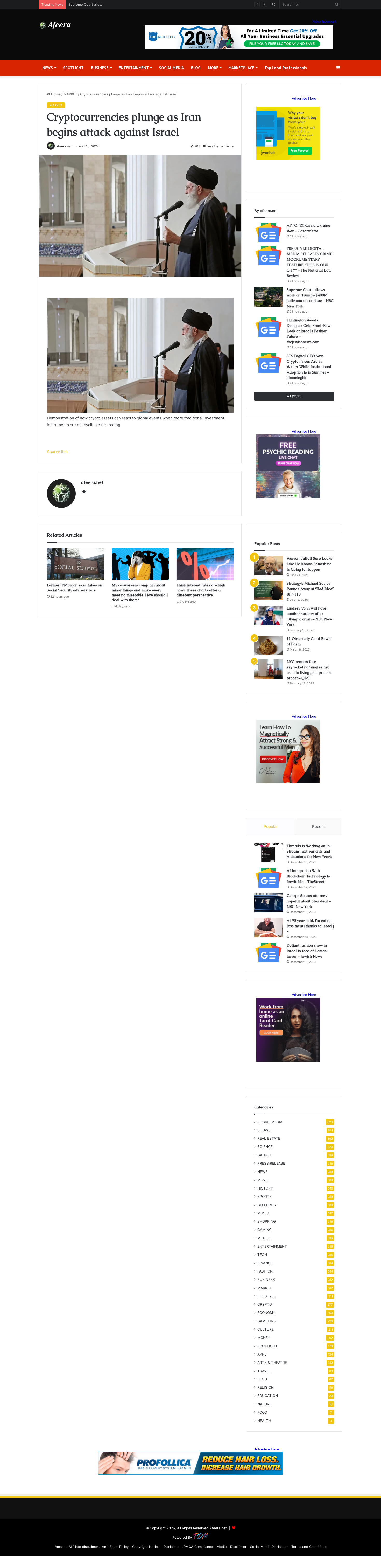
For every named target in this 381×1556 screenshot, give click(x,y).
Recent (318, 826)
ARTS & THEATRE (272, 1362)
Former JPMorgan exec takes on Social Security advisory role (74, 587)
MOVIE (263, 1180)
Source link (57, 451)
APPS (262, 1354)
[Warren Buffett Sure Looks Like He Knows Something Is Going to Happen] (268, 565)
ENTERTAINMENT (134, 67)
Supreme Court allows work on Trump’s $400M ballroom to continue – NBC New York (137, 4)
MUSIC (263, 1213)
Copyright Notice (146, 1547)
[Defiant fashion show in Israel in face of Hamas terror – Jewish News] (268, 952)
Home (55, 94)
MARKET (70, 94)
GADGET (264, 1155)
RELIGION (265, 1387)
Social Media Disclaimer (269, 1547)
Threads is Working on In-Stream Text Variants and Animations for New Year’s (309, 851)
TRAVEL (264, 1371)
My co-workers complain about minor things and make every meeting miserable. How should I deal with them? (140, 592)
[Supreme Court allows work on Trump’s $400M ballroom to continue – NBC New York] (268, 297)
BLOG (196, 67)
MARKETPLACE (241, 67)
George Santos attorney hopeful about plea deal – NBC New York (309, 901)
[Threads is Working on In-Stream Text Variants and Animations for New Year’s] (268, 853)
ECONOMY (266, 1313)
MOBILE (264, 1238)
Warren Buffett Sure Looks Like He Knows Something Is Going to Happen (309, 564)
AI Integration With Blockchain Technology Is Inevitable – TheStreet (308, 876)
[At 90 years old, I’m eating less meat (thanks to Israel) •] (268, 927)
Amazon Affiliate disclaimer (76, 1547)
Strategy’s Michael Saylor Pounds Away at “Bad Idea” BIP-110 (310, 589)
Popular (271, 826)
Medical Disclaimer (231, 1547)
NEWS (48, 67)
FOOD (262, 1412)
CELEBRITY (267, 1205)
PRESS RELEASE (271, 1163)
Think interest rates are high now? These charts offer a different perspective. (201, 590)
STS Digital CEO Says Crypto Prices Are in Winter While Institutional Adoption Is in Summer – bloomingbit (309, 367)
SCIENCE (265, 1147)
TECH (262, 1255)
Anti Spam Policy (115, 1547)
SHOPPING (266, 1221)
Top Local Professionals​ (285, 67)
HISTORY (265, 1188)
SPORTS (264, 1196)
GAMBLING (266, 1321)
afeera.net (64, 146)
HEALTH (264, 1421)
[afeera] (55, 25)
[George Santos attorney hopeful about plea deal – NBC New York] (268, 902)
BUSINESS (100, 67)
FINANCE (265, 1263)
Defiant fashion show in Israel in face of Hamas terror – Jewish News (307, 951)
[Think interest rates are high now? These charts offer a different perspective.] (205, 564)
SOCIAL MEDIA (171, 67)
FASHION (265, 1271)
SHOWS (264, 1130)
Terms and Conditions (309, 1547)
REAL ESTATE (268, 1138)
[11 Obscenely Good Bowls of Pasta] (268, 645)
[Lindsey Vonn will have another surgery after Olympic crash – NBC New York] (268, 615)
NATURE (264, 1404)
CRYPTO (264, 1304)
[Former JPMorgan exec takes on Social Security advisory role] (75, 564)
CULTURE (265, 1329)
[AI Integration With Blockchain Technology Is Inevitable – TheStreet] (268, 878)
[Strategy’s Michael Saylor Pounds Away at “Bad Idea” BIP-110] (268, 590)
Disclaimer (171, 1547)
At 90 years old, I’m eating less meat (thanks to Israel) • (310, 926)
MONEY (263, 1338)
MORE (213, 67)
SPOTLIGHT (73, 67)
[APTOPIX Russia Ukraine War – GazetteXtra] (268, 232)
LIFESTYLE (266, 1296)
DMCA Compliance (198, 1547)
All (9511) (294, 396)
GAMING (264, 1230)
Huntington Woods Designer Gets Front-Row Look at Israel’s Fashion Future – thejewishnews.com (308, 331)
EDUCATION (267, 1396)
